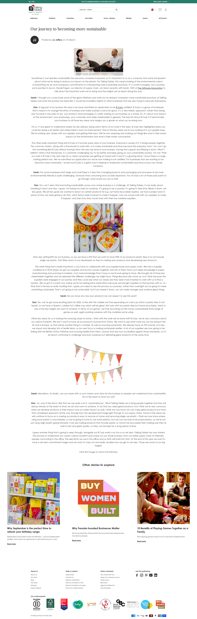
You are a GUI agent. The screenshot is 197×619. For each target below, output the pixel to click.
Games (145, 18)
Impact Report (36, 588)
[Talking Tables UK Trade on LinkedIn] (155, 575)
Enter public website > (160, 1)
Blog (32, 580)
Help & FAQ (70, 575)
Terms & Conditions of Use (74, 583)
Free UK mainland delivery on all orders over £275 (98, 1)
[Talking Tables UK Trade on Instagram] (141, 575)
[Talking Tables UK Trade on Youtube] (151, 575)
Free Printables (106, 588)
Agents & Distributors (108, 585)
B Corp (119, 107)
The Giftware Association (150, 88)
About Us (34, 575)
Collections (70, 18)
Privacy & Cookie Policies (74, 588)
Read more (11, 544)
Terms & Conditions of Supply (76, 585)
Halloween (34, 18)
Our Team (34, 583)
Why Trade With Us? (107, 575)
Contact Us (69, 577)
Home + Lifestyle (109, 18)
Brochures (104, 583)
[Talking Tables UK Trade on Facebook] (137, 575)
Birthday (129, 18)
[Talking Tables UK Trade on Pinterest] (146, 575)
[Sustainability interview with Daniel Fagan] (98, 75)
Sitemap (34, 585)
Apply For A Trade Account (110, 577)
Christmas (52, 18)
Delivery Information (73, 580)
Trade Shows (105, 580)
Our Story (34, 577)
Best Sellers (89, 18)
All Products (163, 18)
